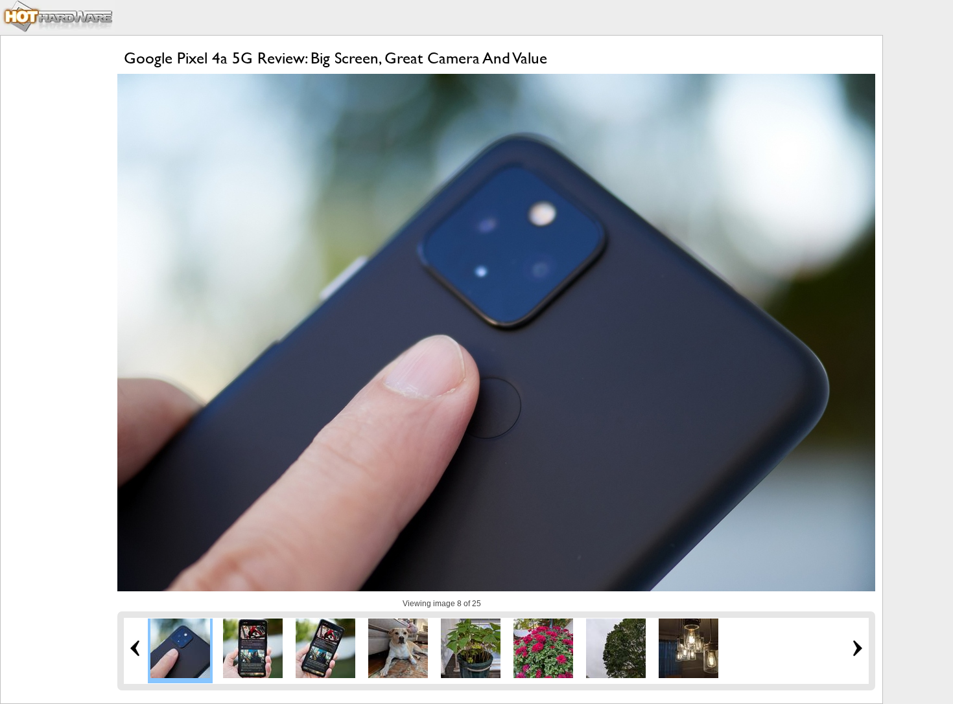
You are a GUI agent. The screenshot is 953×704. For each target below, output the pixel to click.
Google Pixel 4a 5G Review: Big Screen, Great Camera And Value (335, 58)
